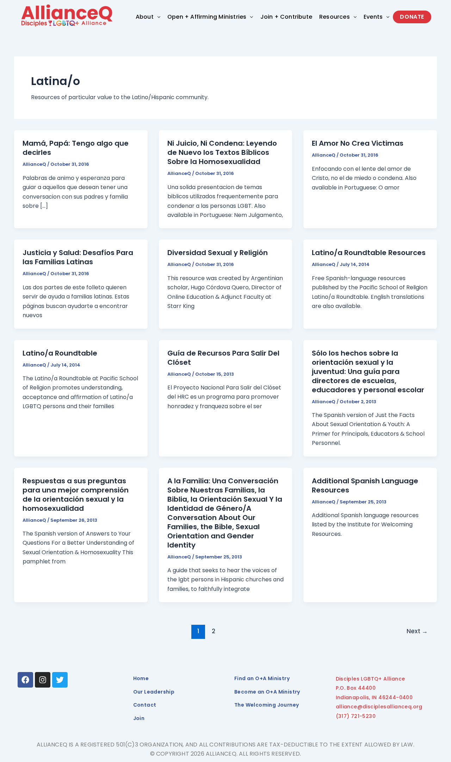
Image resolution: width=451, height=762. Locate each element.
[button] (148, 17)
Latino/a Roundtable (60, 353)
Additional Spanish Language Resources (365, 485)
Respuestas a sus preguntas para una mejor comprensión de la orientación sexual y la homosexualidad (76, 494)
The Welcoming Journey (266, 704)
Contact (144, 704)
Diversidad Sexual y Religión (217, 253)
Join (139, 718)
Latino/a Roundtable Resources (369, 253)
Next (417, 631)
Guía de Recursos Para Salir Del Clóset (223, 357)
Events (373, 17)
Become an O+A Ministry (267, 691)
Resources (334, 17)
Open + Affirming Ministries (206, 17)
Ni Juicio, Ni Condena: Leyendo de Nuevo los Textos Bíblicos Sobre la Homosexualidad (222, 152)
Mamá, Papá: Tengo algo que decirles (76, 147)
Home (141, 678)
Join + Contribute (286, 17)
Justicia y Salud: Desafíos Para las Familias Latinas (78, 257)
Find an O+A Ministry (262, 678)
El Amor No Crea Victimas (357, 143)
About (145, 17)
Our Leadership (154, 691)
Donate (412, 17)
